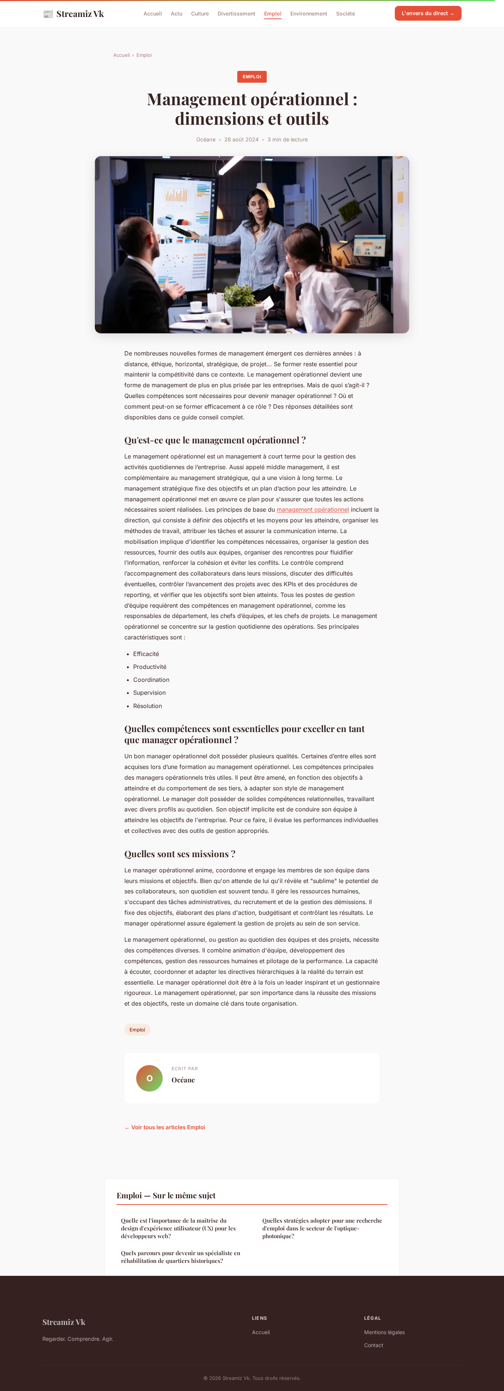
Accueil (153, 13)
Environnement (308, 13)
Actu (176, 13)
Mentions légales (384, 1332)
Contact (373, 1345)
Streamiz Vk (73, 13)
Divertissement (236, 13)
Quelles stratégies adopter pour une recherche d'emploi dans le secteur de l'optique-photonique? (322, 1228)
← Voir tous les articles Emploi (164, 1127)
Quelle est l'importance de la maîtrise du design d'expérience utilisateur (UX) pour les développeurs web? (178, 1228)
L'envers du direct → (428, 13)
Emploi (273, 13)
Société (345, 13)
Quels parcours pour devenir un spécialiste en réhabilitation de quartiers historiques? (180, 1256)
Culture (200, 13)
